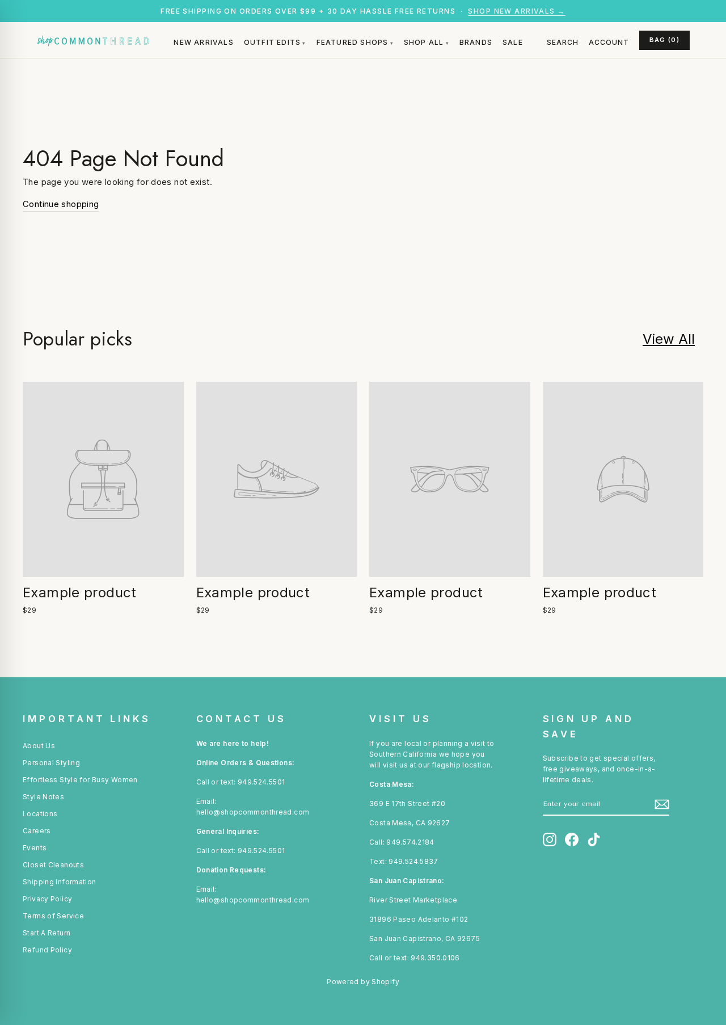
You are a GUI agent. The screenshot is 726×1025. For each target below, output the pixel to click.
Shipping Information (59, 882)
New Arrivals (203, 42)
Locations (40, 813)
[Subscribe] (662, 804)
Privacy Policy (47, 899)
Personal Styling (51, 762)
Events (35, 847)
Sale (513, 42)
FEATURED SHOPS (352, 42)
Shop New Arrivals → (516, 11)
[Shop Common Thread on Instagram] (549, 839)
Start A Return (46, 933)
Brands (475, 42)
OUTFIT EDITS (272, 42)
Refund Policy (47, 950)
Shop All (424, 42)
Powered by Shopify (363, 981)
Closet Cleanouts (53, 865)
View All (669, 339)
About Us (39, 745)
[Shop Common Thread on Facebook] (572, 839)
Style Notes (43, 796)
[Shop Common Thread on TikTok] (594, 839)
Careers (37, 830)
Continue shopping (61, 204)
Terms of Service (53, 916)
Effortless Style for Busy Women (80, 779)
